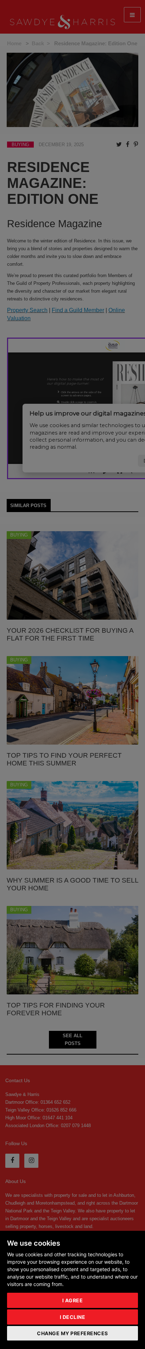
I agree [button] (72, 1300)
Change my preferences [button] (72, 1333)
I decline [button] (73, 1317)
